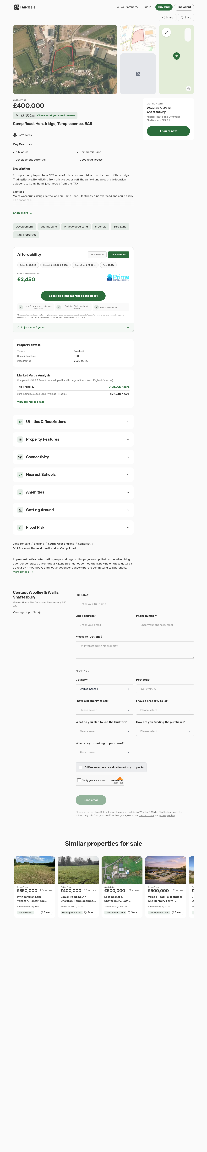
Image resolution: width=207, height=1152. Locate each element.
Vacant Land (48, 226)
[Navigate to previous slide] (16, 870)
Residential (97, 254)
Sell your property (127, 7)
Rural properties (26, 234)
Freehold (100, 226)
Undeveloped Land (76, 226)
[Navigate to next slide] (52, 870)
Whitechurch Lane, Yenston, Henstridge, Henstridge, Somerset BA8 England (32, 903)
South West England (61, 543)
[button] (177, 60)
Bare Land (120, 226)
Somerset (84, 543)
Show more (20, 212)
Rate (108, 265)
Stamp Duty (84, 265)
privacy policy (167, 815)
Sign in (147, 7)
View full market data (30, 401)
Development (24, 226)
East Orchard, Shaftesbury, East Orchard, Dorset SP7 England (118, 903)
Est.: (25, 115)
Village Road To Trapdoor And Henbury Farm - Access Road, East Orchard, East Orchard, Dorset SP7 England (165, 905)
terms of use (146, 815)
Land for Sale (21, 543)
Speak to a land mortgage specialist (73, 295)
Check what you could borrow (56, 115)
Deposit (55, 265)
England (39, 543)
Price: (28, 265)
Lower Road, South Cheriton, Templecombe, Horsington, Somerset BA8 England (77, 903)
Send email (91, 800)
